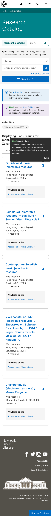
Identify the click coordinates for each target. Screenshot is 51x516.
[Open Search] (38, 4)
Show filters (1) (27, 79)
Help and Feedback (40, 513)
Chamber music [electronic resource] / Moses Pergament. (20, 388)
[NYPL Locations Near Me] (29, 4)
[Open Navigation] (46, 4)
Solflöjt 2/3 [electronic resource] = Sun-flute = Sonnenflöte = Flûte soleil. (23, 215)
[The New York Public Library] (4, 4)
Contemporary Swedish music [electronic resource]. (21, 268)
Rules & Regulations (39, 470)
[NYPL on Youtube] (45, 455)
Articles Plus (18, 92)
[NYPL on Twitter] (33, 455)
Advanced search (40, 73)
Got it (46, 158)
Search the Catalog (14, 42)
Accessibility (42, 461)
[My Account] (21, 4)
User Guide (28, 107)
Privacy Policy (41, 465)
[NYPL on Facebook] (27, 455)
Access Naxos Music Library (20, 194)
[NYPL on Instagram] (39, 455)
